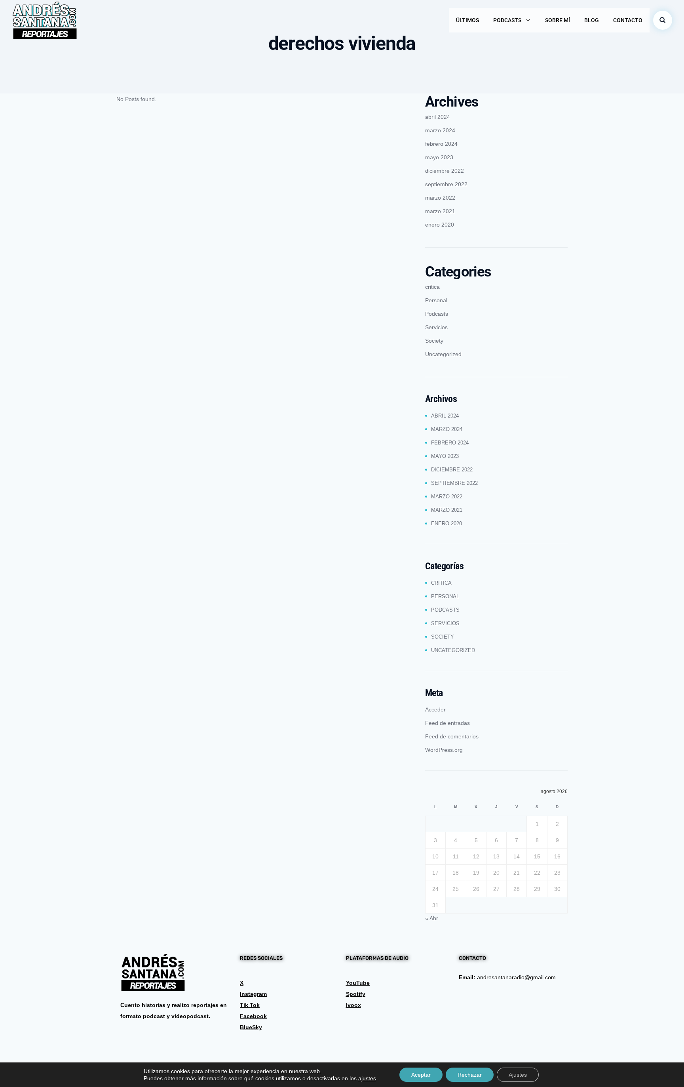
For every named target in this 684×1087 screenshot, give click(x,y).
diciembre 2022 (444, 171)
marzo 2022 (440, 198)
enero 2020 (439, 224)
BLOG (591, 20)
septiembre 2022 (446, 184)
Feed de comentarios (452, 736)
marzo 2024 (440, 130)
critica (432, 287)
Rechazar (470, 1075)
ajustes (367, 1078)
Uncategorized (443, 354)
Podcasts (436, 314)
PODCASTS (507, 20)
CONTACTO (627, 20)
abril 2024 (437, 117)
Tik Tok (250, 1005)
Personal (436, 300)
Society (434, 341)
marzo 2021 (440, 211)
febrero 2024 (441, 144)
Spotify (355, 994)
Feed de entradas (447, 723)
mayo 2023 (439, 157)
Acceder (435, 709)
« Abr (431, 918)
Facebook (253, 1016)
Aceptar (421, 1075)
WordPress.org (444, 750)
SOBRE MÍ (557, 20)
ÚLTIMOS (467, 20)
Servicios (436, 327)
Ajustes (518, 1075)
